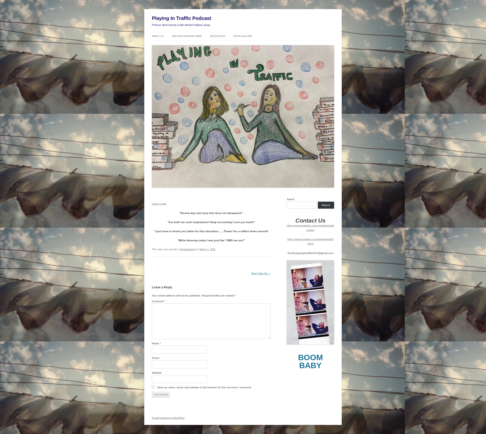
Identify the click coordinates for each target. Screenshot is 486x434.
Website (157, 372)
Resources (217, 36)
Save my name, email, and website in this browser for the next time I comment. (204, 387)
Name (156, 343)
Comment (158, 301)
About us (157, 36)
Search (290, 199)
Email (156, 357)
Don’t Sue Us (261, 273)
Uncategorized (187, 249)
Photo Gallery (242, 36)
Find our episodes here (187, 36)
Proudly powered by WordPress (168, 418)
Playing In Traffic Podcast (181, 18)
